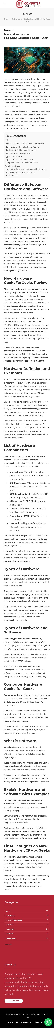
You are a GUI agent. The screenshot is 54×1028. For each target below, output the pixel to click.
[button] (48, 1022)
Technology (16, 19)
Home (6, 19)
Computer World (27, 920)
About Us (13, 1022)
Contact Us (41, 1022)
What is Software (12, 166)
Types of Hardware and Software (19, 159)
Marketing (27, 938)
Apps (27, 911)
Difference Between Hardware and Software (24, 143)
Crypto (27, 925)
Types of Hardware (13, 156)
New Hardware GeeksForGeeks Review (22, 147)
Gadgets (27, 929)
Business (27, 915)
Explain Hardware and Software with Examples (25, 169)
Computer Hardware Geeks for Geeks (21, 162)
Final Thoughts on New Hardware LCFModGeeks (20, 174)
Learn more (14, 1001)
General (27, 934)
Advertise (26, 1022)
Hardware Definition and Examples (20, 150)
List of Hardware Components (18, 153)
